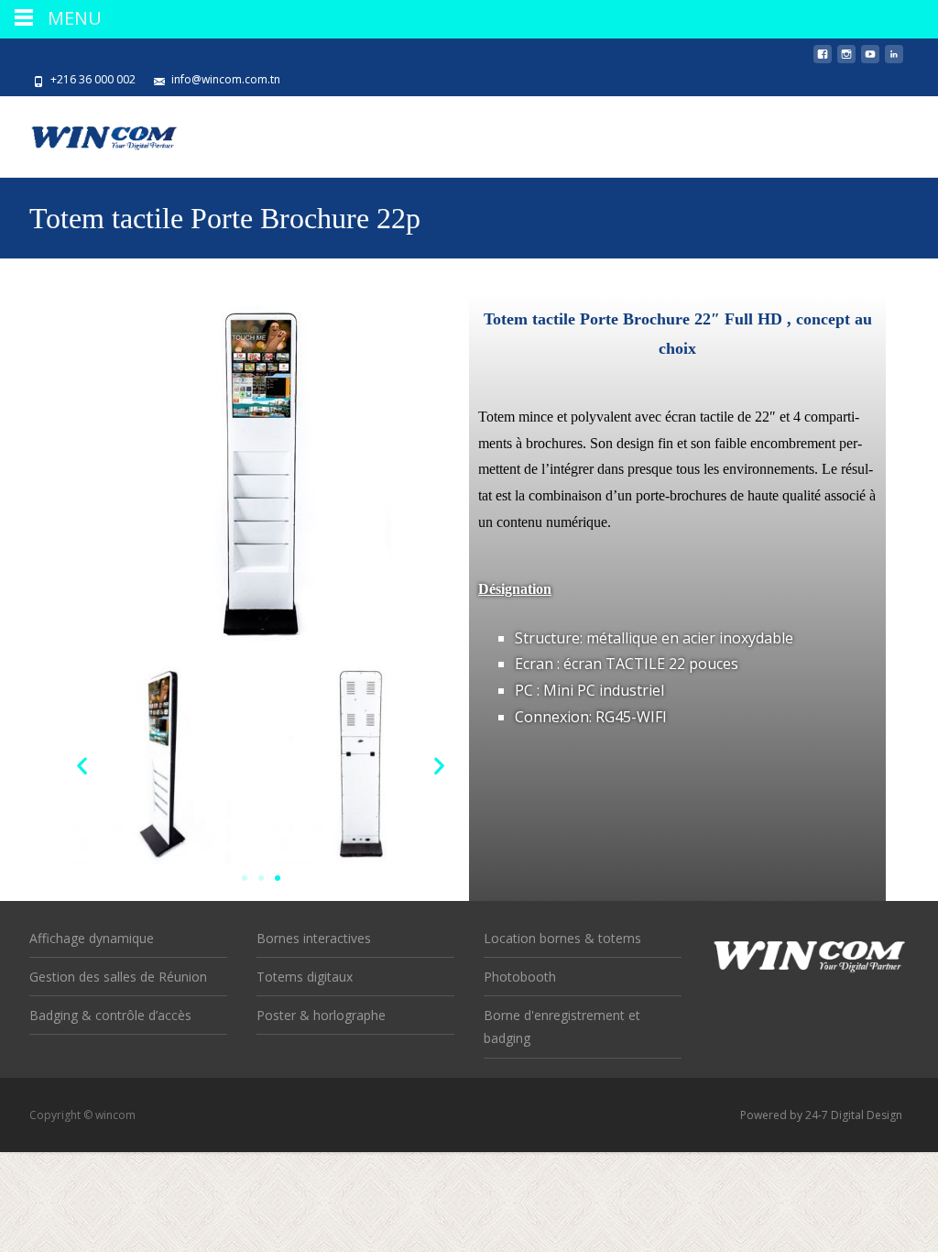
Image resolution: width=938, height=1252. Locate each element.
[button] (82, 764)
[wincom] (90, 133)
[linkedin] (894, 61)
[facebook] (822, 61)
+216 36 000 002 (93, 79)
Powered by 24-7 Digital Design (821, 1115)
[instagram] (846, 61)
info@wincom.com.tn (225, 79)
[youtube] (870, 61)
